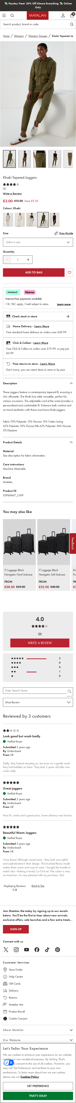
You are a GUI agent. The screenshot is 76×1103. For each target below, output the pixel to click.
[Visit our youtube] (27, 950)
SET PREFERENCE (38, 1086)
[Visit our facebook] (37, 950)
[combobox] (38, 242)
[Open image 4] (54, 159)
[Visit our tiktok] (47, 950)
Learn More (41, 326)
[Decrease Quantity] (7, 260)
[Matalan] (38, 15)
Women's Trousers (37, 36)
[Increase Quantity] (28, 260)
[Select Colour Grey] (31, 220)
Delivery (13, 990)
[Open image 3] (39, 159)
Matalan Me (16, 1004)
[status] (17, 259)
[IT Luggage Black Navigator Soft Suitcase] (53, 542)
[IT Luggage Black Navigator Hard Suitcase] (19, 542)
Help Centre (16, 976)
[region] (38, 1073)
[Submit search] (12, 15)
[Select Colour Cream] (20, 220)
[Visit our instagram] (16, 950)
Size (5, 233)
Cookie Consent (18, 1018)
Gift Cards (14, 983)
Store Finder (16, 969)
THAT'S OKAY (38, 1096)
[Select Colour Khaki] (43, 220)
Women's (19, 36)
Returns (13, 997)
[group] (14, 584)
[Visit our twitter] (6, 950)
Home (6, 36)
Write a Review (12, 193)
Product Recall (17, 1011)
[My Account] (63, 15)
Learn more (64, 304)
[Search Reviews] (70, 691)
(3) (4, 188)
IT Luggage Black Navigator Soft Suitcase (52, 572)
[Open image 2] (24, 159)
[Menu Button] (4, 15)
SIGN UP (16, 929)
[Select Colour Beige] (8, 220)
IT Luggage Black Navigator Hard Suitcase (18, 572)
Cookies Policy (29, 1077)
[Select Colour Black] (54, 220)
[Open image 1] (9, 159)
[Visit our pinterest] (58, 950)
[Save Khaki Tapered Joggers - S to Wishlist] (69, 272)
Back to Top (38, 886)
